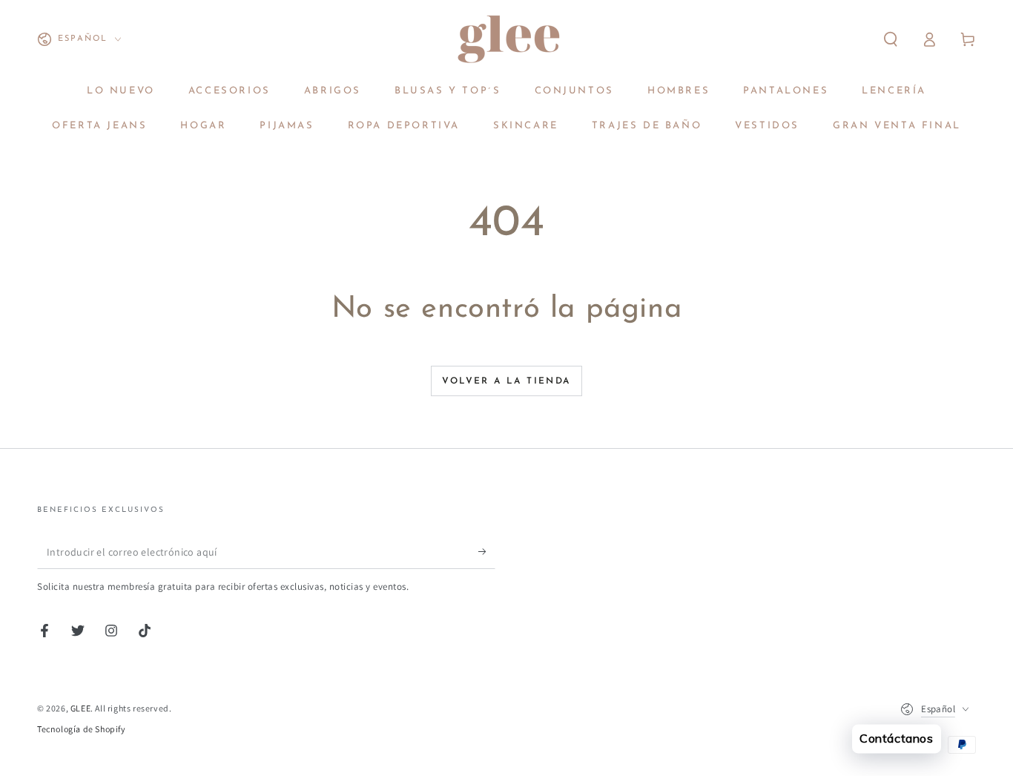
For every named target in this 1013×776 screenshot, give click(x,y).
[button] (890, 39)
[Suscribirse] (486, 552)
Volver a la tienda (506, 381)
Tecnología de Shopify (81, 728)
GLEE (80, 708)
